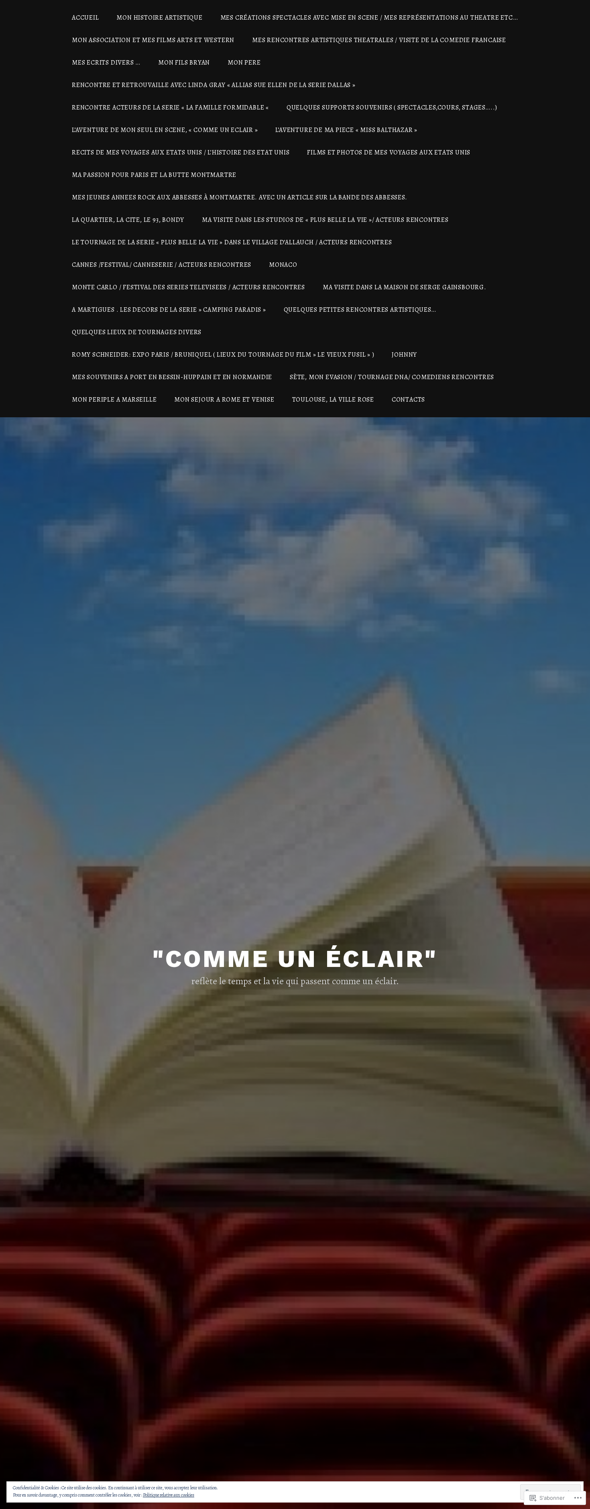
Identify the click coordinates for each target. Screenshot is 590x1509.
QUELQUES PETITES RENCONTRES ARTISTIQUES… (360, 309)
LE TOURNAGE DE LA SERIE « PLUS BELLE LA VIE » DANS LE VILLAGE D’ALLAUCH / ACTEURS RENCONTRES (232, 242)
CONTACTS (408, 399)
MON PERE (244, 62)
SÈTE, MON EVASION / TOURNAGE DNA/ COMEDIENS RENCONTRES (392, 377)
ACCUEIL (85, 17)
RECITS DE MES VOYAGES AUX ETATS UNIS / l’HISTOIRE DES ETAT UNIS (180, 152)
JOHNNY (404, 354)
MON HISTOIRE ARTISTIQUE (159, 17)
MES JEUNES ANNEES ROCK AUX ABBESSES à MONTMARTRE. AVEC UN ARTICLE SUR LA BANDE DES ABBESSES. (239, 197)
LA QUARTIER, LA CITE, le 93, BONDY (128, 219)
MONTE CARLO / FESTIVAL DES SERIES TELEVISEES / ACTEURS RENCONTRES (188, 287)
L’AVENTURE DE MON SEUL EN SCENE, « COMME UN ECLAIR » (165, 130)
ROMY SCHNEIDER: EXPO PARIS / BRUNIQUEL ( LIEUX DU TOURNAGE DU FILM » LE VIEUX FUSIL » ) (223, 354)
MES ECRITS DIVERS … (106, 62)
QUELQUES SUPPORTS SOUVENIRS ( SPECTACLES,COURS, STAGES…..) (392, 107)
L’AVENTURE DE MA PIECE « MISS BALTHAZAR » (346, 130)
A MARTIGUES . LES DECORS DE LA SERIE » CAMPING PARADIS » (169, 309)
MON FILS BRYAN (184, 62)
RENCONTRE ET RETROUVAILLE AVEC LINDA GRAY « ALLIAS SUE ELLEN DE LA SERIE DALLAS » (214, 85)
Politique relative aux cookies (168, 1495)
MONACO (283, 264)
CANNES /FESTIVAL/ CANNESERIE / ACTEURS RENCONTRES (161, 264)
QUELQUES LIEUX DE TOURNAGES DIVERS (136, 332)
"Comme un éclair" (295, 958)
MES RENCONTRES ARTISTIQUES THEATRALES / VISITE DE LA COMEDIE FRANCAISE (379, 40)
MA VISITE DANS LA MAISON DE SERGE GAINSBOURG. (404, 287)
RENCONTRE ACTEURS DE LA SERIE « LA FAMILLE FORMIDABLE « (170, 107)
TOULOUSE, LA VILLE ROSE (333, 399)
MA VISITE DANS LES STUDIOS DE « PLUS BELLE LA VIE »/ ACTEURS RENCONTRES (325, 219)
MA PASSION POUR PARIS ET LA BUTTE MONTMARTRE (154, 175)
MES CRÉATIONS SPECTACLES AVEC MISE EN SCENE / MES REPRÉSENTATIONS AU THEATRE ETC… (369, 17)
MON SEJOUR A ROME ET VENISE (224, 399)
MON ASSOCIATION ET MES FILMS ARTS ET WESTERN (153, 40)
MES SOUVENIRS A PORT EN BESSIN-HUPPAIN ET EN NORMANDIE (172, 377)
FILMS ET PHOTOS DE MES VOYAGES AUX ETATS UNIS (388, 152)
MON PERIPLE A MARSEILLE (114, 399)
